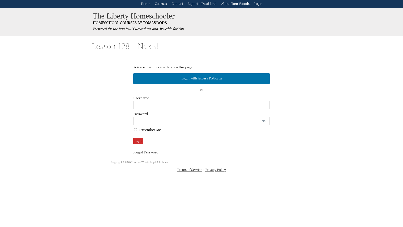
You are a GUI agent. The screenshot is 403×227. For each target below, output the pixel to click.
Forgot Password (145, 152)
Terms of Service (189, 170)
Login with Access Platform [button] (201, 78)
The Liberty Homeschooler (134, 16)
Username (141, 98)
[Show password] (264, 121)
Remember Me (149, 130)
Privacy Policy (215, 170)
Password (140, 114)
